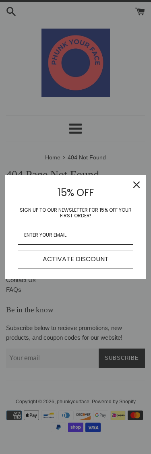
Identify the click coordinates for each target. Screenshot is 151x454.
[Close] (136, 184)
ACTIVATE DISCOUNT (76, 259)
